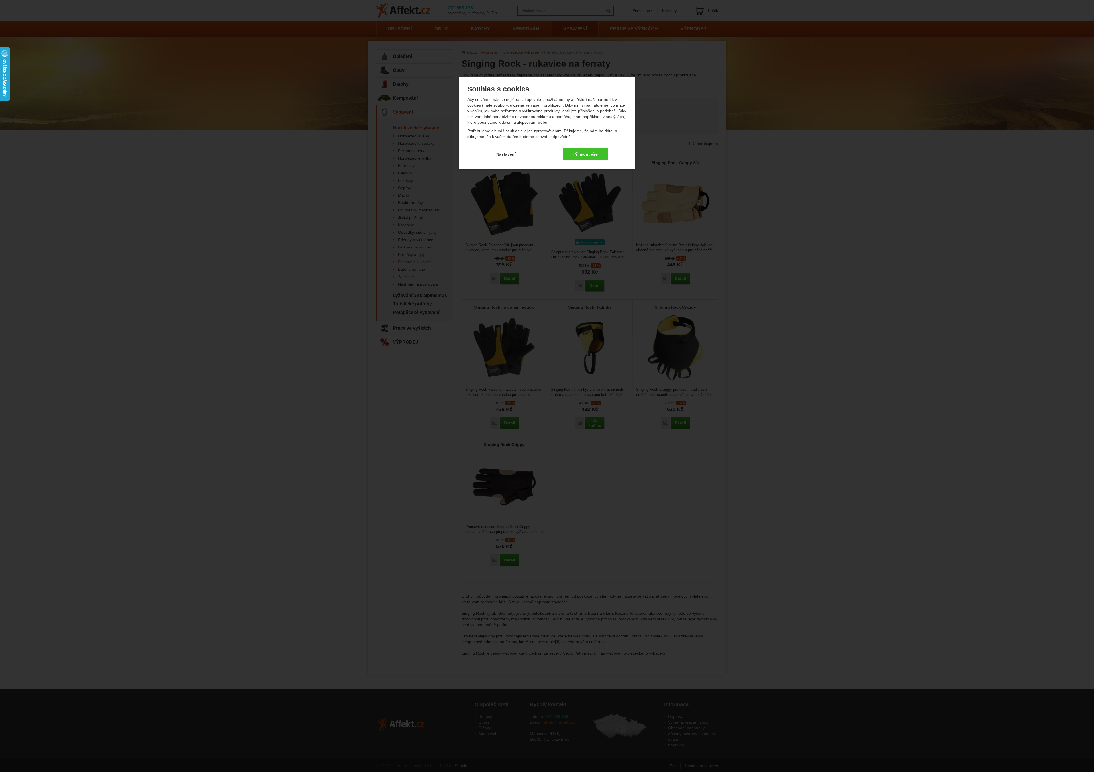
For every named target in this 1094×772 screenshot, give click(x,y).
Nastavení (506, 154)
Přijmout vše (585, 154)
